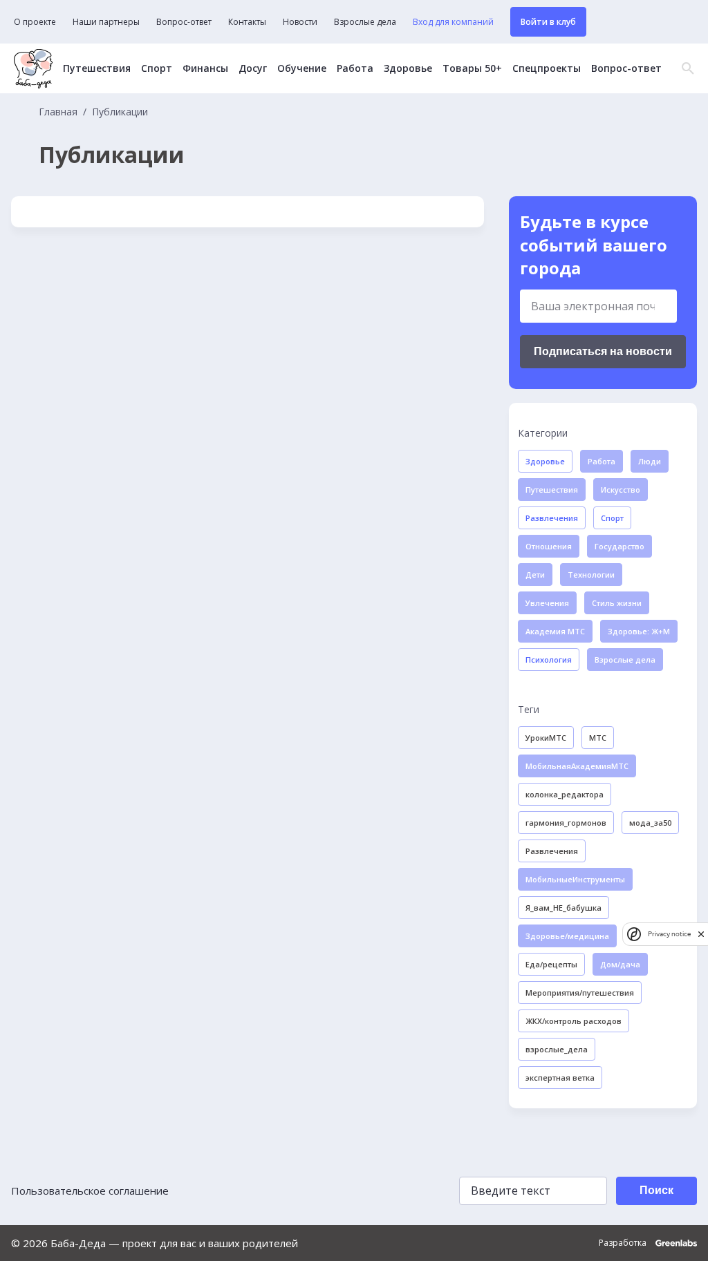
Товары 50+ (472, 68)
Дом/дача (620, 964)
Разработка (624, 1243)
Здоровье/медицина (567, 936)
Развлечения (551, 518)
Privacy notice (669, 934)
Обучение (301, 68)
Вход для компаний (453, 22)
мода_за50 (650, 822)
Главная (58, 112)
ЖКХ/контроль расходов (573, 1021)
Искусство (620, 489)
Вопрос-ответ (184, 22)
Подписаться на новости (603, 351)
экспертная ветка (560, 1077)
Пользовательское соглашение (90, 1190)
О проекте (35, 22)
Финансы (205, 68)
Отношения (548, 546)
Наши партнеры (106, 22)
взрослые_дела (556, 1049)
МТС (597, 737)
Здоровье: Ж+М (639, 631)
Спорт (156, 68)
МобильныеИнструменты (575, 879)
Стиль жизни (617, 603)
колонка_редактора (564, 794)
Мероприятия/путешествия (579, 992)
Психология (548, 659)
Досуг (253, 68)
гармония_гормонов (565, 822)
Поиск (656, 1190)
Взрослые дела (365, 22)
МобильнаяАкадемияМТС (576, 766)
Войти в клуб (548, 22)
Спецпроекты (546, 68)
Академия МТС (555, 631)
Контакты (247, 22)
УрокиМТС (545, 737)
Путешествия (97, 68)
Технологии (591, 574)
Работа (355, 68)
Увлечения (547, 603)
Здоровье (408, 68)
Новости (300, 22)
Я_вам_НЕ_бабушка (563, 907)
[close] (701, 934)
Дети (535, 574)
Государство (619, 546)
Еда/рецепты (551, 964)
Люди (649, 461)
